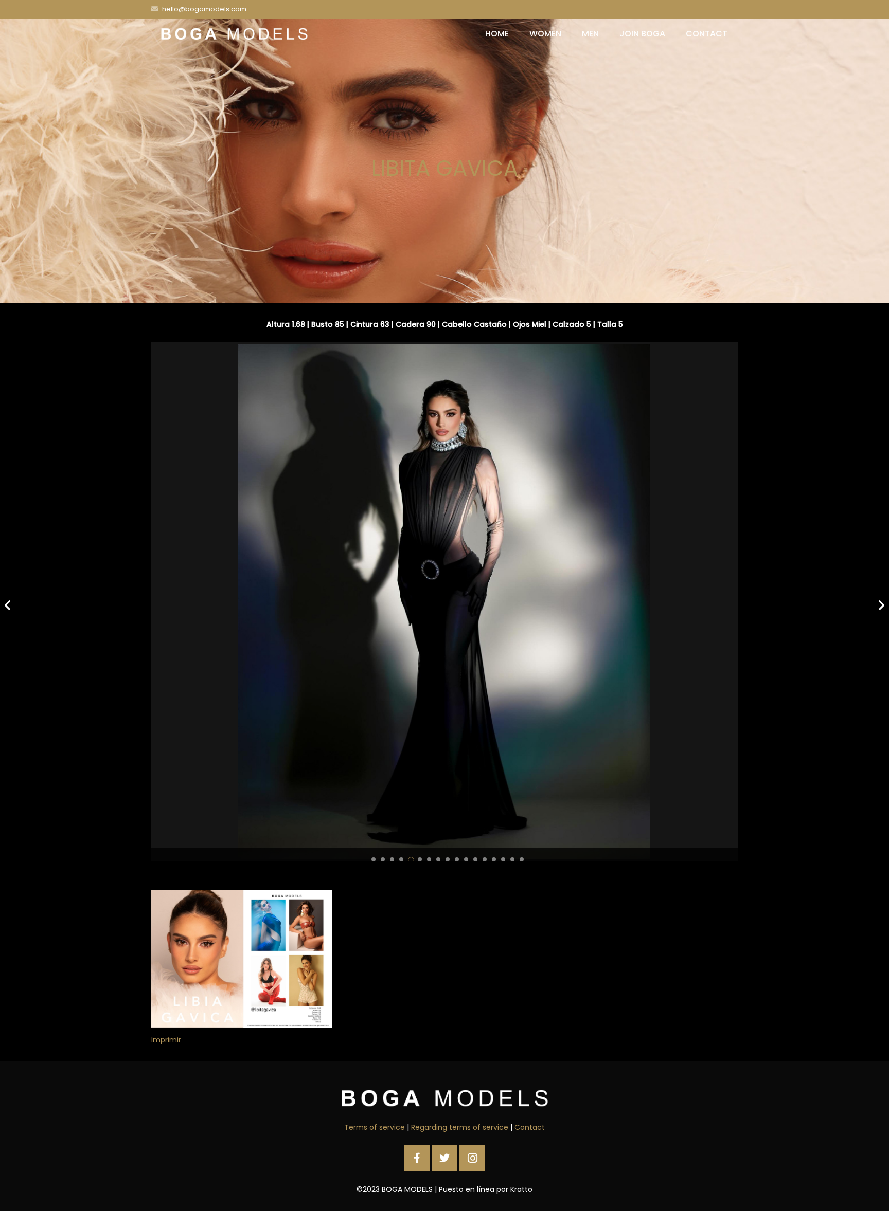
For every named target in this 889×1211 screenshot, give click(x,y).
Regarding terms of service (459, 1127)
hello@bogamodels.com (204, 9)
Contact (529, 1127)
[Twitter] (444, 1158)
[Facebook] (417, 1158)
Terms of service (374, 1127)
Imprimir (166, 1040)
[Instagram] (472, 1158)
